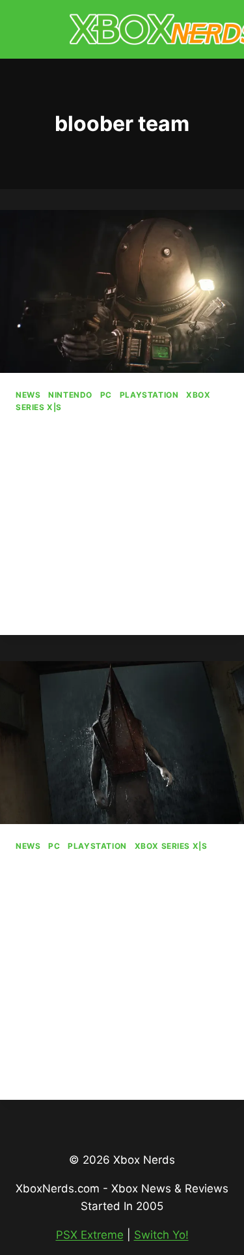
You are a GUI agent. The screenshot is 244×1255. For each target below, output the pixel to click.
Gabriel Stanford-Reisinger (84, 519)
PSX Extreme (90, 1234)
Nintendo (70, 395)
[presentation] (122, 291)
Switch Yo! (161, 1234)
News (28, 395)
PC (106, 395)
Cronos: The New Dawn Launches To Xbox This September (119, 462)
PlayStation (149, 395)
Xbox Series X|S (171, 846)
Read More (50, 611)
